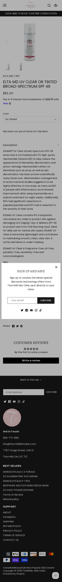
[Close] (56, 267)
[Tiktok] (40, 310)
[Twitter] (22, 310)
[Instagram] (36, 310)
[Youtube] (31, 310)
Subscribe (45, 300)
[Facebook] (26, 310)
